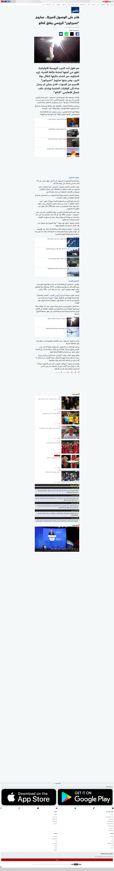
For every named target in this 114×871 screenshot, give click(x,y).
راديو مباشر (55, 816)
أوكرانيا (70, 372)
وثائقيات (55, 850)
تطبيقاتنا (55, 814)
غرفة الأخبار (55, 836)
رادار (56, 841)
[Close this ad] (1, 867)
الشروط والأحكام (110, 821)
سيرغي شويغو (56, 111)
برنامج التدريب (110, 819)
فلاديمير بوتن (69, 99)
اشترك (57, 860)
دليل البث (55, 823)
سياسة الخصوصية (110, 823)
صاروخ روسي (65, 372)
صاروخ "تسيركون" (58, 186)
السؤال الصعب (54, 838)
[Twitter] (38, 808)
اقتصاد (112, 845)
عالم (112, 838)
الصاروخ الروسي (60, 295)
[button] (77, 34)
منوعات (112, 847)
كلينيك (56, 847)
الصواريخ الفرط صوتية (45, 355)
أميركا (78, 372)
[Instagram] (19, 808)
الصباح (56, 845)
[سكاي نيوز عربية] (106, 1)
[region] (57, 869)
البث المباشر (54, 821)
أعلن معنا (111, 828)
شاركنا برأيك (111, 830)
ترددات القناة (54, 819)
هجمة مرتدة (55, 843)
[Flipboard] (94, 808)
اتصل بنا (111, 814)
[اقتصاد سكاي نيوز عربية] (8, 1)
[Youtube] (56, 808)
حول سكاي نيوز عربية (109, 816)
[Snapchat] (75, 808)
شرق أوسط (111, 836)
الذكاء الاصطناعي (110, 843)
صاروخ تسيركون (58, 372)
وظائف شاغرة (110, 826)
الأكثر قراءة (75, 394)
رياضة (112, 841)
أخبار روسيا (75, 525)
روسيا (74, 372)
